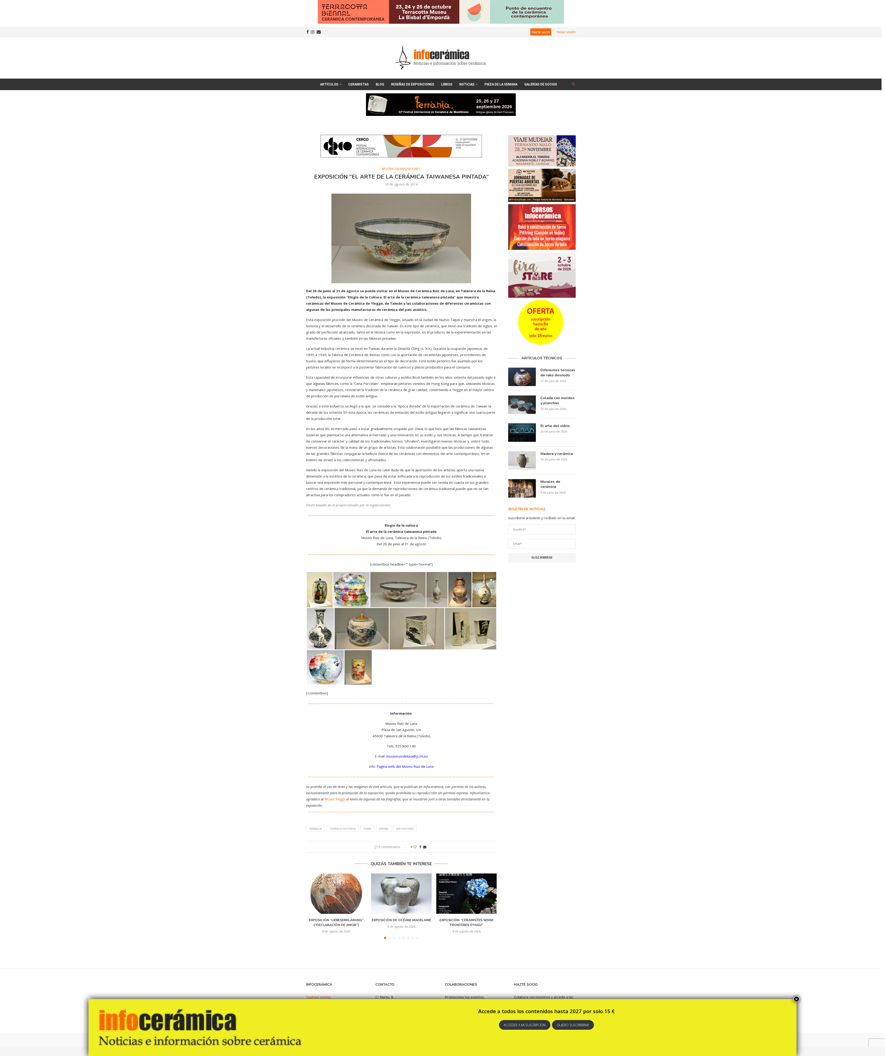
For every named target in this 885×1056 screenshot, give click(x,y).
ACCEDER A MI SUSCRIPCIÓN (525, 1025)
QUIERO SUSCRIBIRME (573, 1025)
